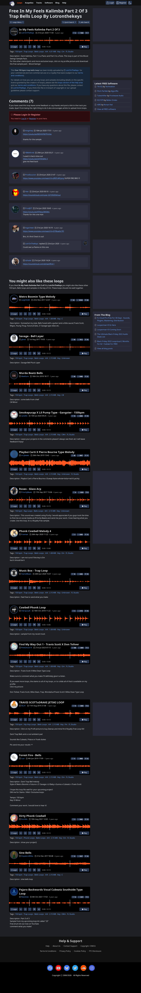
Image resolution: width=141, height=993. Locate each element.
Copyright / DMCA (88, 946)
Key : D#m (61, 914)
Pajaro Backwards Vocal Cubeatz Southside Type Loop (51, 891)
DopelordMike (27, 856)
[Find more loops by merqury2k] (21, 624)
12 (87, 759)
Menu (17, 22)
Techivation (110, 86)
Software (49, 3)
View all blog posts (105, 348)
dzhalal (28, 260)
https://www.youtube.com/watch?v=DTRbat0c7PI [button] (43, 231)
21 (87, 376)
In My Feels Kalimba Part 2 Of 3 (39, 29)
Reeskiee (25, 897)
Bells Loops (39, 51)
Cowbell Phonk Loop (32, 607)
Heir (27, 191)
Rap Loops (28, 511)
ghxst (23, 339)
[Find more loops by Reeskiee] (21, 909)
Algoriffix (114, 91)
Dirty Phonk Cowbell (32, 816)
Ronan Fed (108, 104)
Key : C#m (61, 434)
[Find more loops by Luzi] (21, 772)
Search (85, 22)
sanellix (24, 416)
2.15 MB (52, 358)
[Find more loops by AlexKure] (21, 390)
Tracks (39, 3)
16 (87, 340)
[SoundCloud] (83, 968)
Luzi (23, 758)
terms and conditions (27, 85)
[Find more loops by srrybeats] (21, 469)
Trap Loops (28, 51)
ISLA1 (23, 705)
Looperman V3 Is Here (106, 325)
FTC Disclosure (95, 951)
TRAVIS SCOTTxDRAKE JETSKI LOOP (41, 702)
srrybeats (25, 455)
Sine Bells (25, 852)
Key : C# (60, 395)
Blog (57, 3)
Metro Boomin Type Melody (37, 296)
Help (64, 3)
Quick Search (69, 22)
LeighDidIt (25, 300)
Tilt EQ (100, 86)
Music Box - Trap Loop (33, 570)
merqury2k (26, 611)
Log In (23, 118)
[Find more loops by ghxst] (21, 353)
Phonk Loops (29, 838)
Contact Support (70, 946)
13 (87, 534)
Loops (19, 3)
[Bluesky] (67, 968)
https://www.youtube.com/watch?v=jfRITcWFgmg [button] (43, 178)
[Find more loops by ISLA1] (21, 719)
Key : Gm (61, 666)
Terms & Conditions (48, 951)
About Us (56, 946)
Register (32, 118)
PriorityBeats (26, 492)
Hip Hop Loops (30, 724)
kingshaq (29, 130)
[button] (130, 3)
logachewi (29, 228)
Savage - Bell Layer (31, 336)
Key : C (60, 318)
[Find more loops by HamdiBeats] (21, 588)
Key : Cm (60, 51)
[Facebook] (50, 968)
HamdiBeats (26, 574)
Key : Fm (63, 724)
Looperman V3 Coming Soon (109, 329)
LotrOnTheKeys (27, 33)
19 (87, 416)
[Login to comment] (34, 46)
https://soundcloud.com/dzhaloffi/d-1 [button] (38, 264)
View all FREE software (106, 109)
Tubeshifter (102, 95)
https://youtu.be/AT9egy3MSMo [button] (36, 212)
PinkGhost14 (26, 647)
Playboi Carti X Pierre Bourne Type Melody (46, 452)
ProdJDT (28, 208)
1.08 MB (52, 318)
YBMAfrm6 (29, 152)
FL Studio (69, 51)
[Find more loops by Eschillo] (21, 833)
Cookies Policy (80, 951)
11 (87, 455)
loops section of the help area (70, 82)
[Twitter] (75, 968)
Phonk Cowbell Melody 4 (35, 531)
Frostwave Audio (116, 95)
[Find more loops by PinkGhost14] (21, 661)
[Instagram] (92, 968)
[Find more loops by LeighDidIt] (21, 314)
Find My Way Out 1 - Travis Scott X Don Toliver (49, 644)
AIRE (99, 104)
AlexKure (25, 376)
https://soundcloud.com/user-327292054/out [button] (42, 195)
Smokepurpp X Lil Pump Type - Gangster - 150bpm (51, 412)
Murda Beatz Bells (31, 373)
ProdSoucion (30, 175)
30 (87, 300)
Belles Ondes (111, 100)
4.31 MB (52, 51)
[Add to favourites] (30, 47)
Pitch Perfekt (102, 91)
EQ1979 (100, 100)
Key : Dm (61, 777)
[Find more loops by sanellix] (21, 429)
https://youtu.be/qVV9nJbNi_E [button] (35, 159)
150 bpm (18, 51)
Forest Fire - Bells (30, 755)
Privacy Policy (65, 951)
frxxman (24, 534)
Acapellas (29, 3)
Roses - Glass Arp (30, 489)
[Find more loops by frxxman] (21, 548)
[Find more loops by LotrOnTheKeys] (21, 46)
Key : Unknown (63, 358)
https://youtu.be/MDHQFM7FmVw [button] (37, 134)
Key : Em (60, 553)
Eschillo (24, 819)
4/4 (46, 51)
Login (15, 47)
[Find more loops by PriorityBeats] (21, 506)
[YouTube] (58, 968)
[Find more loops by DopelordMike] (21, 870)
